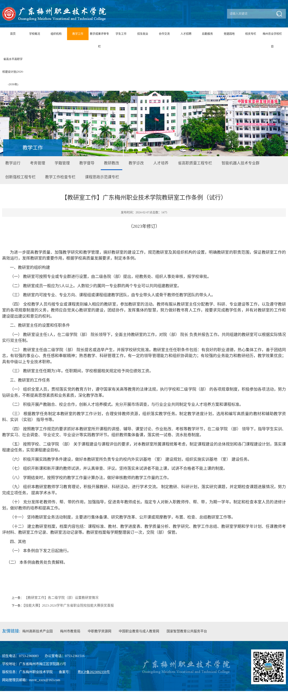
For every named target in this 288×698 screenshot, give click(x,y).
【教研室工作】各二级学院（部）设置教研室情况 (61, 597)
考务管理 (37, 163)
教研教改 (111, 163)
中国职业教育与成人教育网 (139, 631)
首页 (13, 33)
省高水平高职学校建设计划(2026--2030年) (13, 71)
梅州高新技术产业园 (37, 631)
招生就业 (142, 33)
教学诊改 (136, 163)
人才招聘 (185, 33)
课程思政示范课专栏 (102, 177)
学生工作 (121, 33)
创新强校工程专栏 (20, 177)
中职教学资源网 (99, 631)
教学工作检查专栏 (60, 177)
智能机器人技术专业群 (241, 163)
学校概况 (34, 33)
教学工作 (77, 33)
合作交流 (164, 33)
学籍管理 (62, 163)
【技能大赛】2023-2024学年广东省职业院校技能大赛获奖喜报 (68, 605)
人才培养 (160, 163)
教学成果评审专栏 (99, 40)
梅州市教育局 (70, 631)
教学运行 (12, 163)
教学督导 (86, 163)
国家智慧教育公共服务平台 (187, 631)
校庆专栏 (250, 33)
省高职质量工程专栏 (195, 163)
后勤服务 (207, 33)
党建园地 (229, 33)
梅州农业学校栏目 (272, 40)
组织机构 (56, 33)
